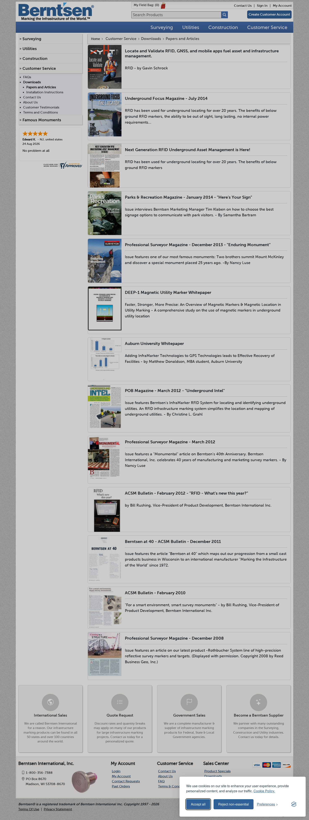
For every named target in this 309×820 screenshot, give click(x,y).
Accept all (198, 804)
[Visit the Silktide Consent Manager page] (294, 804)
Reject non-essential (233, 804)
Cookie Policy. (264, 790)
